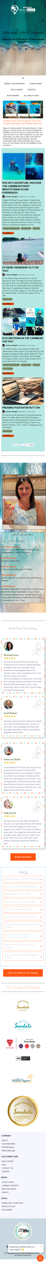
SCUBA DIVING (36, 83)
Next (31, 445)
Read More (7, 233)
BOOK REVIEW (13, 95)
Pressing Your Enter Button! (21, 407)
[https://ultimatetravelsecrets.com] (23, 9)
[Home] (23, 78)
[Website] (38, 49)
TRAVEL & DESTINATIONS (14, 83)
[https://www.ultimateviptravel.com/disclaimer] (1, 1213)
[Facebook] (8, 49)
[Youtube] (26, 49)
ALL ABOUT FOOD (31, 95)
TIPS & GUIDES (16, 89)
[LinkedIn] (20, 49)
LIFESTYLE (31, 89)
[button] (43, 20)
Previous (16, 445)
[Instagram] (14, 49)
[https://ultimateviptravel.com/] (23, 109)
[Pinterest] (32, 49)
